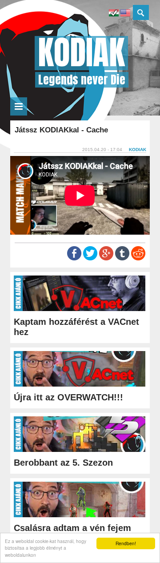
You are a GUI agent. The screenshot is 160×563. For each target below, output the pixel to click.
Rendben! (126, 543)
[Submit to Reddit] (138, 258)
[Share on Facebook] (74, 258)
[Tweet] (90, 258)
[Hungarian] (114, 14)
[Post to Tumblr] (122, 258)
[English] (125, 14)
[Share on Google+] (106, 258)
